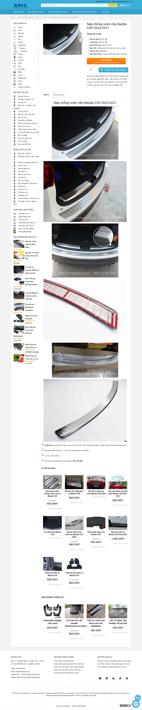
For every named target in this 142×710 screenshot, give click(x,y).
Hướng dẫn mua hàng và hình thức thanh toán (69, 664)
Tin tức (105, 12)
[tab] (46, 95)
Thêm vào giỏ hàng (115, 70)
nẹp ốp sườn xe (99, 85)
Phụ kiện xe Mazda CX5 (114, 85)
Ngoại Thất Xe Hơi (58, 12)
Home (13, 17)
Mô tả (46, 95)
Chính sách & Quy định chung (63, 661)
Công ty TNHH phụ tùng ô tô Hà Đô (108, 54)
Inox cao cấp (100, 45)
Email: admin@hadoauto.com (121, 1)
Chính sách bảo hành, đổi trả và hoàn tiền (67, 670)
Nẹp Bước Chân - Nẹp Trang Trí (108, 79)
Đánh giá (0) (58, 95)
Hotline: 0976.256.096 (103, 1)
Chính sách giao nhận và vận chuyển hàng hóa (69, 667)
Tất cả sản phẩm (121, 82)
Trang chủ (18, 12)
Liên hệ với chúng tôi (63, 706)
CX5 (45, 17)
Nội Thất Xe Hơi (35, 12)
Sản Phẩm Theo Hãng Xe (84, 12)
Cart (126, 5)
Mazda (39, 17)
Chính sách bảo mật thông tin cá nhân (66, 673)
